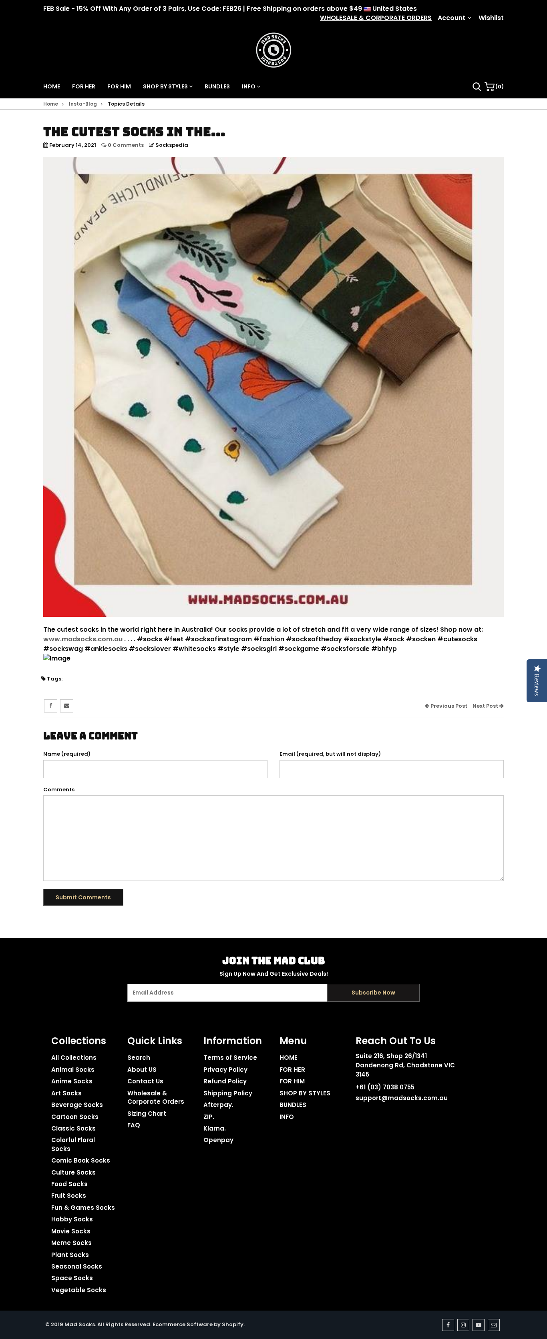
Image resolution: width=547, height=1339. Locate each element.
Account (451, 18)
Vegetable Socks (78, 1290)
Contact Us (145, 1081)
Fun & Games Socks (83, 1207)
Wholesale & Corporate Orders (155, 1097)
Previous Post (448, 706)
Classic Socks (73, 1128)
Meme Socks (71, 1243)
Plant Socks (70, 1255)
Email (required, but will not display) (330, 754)
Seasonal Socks (76, 1266)
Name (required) (66, 754)
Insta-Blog (83, 103)
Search (138, 1057)
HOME (51, 86)
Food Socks (69, 1184)
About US (142, 1069)
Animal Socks (73, 1069)
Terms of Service (230, 1057)
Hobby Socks (72, 1219)
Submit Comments (83, 897)
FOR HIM (119, 86)
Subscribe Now (373, 993)
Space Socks (72, 1278)
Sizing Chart (146, 1113)
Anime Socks (72, 1081)
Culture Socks (73, 1172)
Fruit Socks (68, 1195)
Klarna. (214, 1128)
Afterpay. (218, 1105)
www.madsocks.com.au (83, 639)
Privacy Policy (225, 1069)
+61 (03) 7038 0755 (385, 1087)
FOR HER (83, 86)
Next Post (486, 706)
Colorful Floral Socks (73, 1144)
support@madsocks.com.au (402, 1098)
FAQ (133, 1125)
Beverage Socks (77, 1105)
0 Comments (125, 145)
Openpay (218, 1140)
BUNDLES (217, 86)
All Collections (74, 1057)
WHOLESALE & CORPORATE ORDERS (376, 18)
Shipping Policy (227, 1093)
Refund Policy (225, 1081)
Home (50, 103)
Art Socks (66, 1093)
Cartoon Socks (75, 1117)
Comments (58, 789)
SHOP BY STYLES (166, 86)
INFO (249, 86)
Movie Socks (70, 1231)
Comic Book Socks (80, 1160)
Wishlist (491, 18)
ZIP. (208, 1117)
